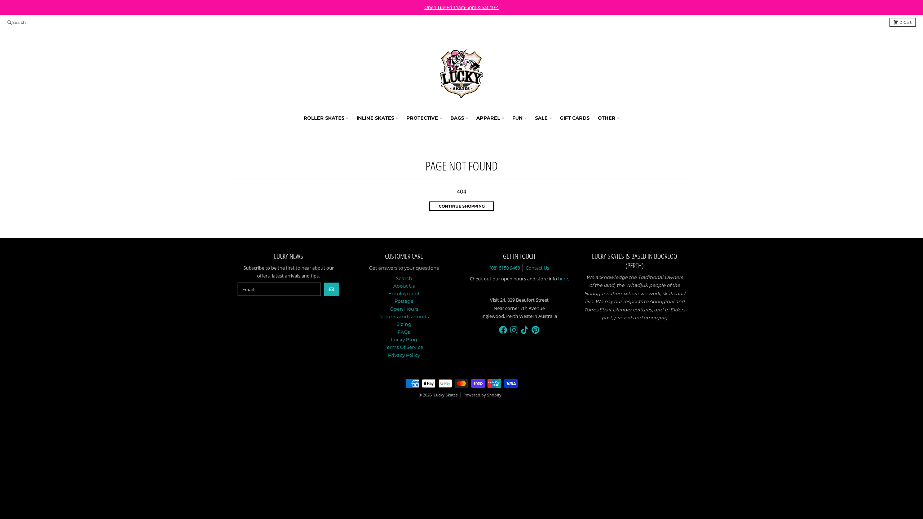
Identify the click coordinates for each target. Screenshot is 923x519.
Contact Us (537, 268)
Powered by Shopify (482, 395)
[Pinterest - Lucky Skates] (535, 330)
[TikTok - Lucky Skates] (525, 330)
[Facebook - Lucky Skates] (503, 330)
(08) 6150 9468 (505, 268)
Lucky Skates (446, 395)
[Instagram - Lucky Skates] (514, 330)
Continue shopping (462, 206)
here (563, 278)
